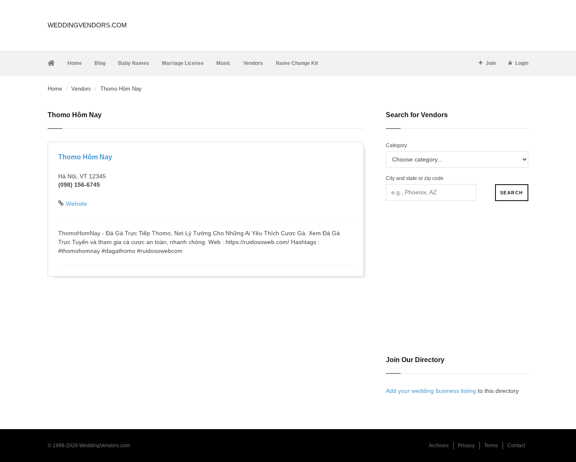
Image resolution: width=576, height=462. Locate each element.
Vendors (253, 63)
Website (76, 203)
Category (396, 145)
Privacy (466, 446)
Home (74, 63)
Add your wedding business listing (431, 390)
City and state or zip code (415, 178)
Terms (491, 446)
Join (491, 63)
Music (223, 63)
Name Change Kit (297, 63)
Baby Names (133, 63)
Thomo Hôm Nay (85, 157)
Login (521, 63)
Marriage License (183, 63)
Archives (439, 446)
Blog (99, 63)
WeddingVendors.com (87, 25)
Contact (516, 446)
